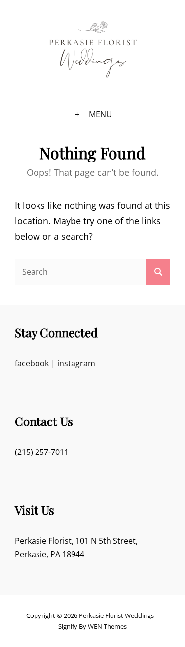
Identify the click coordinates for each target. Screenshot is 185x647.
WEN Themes (107, 626)
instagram (76, 363)
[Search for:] (92, 271)
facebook (32, 363)
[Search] (158, 272)
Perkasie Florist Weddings (116, 615)
